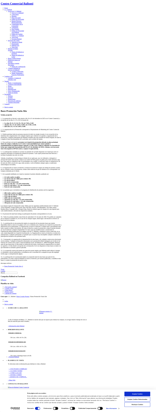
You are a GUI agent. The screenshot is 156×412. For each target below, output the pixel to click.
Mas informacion (111, 408)
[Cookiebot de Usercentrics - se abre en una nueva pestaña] (15, 408)
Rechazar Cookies (137, 404)
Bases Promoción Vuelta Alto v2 (13, 266)
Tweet (2, 269)
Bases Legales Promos (23, 296)
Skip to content (8, 107)
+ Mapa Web (11, 380)
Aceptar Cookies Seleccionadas (137, 399)
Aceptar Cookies (137, 394)
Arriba (6, 301)
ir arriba (3, 271)
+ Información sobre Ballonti (16, 326)
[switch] (55, 408)
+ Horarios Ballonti (13, 357)
